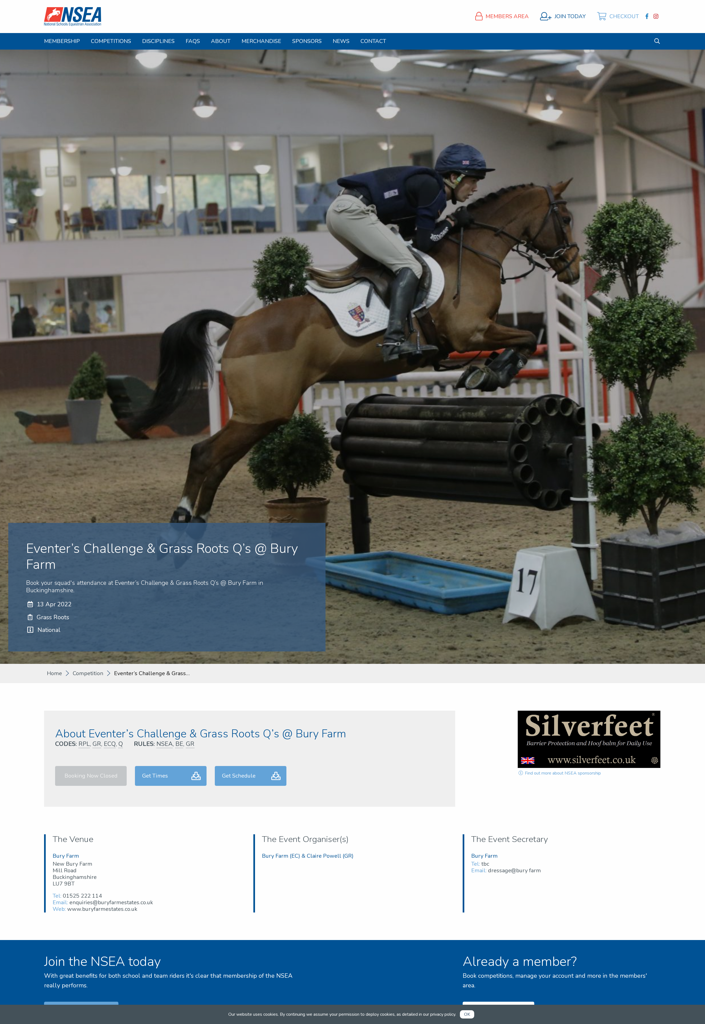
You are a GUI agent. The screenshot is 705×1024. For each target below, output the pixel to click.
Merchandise (261, 41)
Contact (373, 41)
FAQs (193, 41)
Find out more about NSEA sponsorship (562, 773)
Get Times (155, 775)
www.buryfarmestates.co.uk (102, 909)
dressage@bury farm (514, 870)
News (341, 41)
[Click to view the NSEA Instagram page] (656, 16)
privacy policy (442, 1014)
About (221, 41)
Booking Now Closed (91, 775)
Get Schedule (239, 775)
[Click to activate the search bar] (657, 41)
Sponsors (307, 41)
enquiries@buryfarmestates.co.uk (111, 902)
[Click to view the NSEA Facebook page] (647, 16)
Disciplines (158, 41)
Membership (62, 41)
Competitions (111, 41)
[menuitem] (62, 41)
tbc (485, 864)
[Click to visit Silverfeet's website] (589, 739)
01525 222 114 (82, 896)
